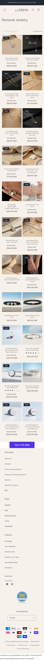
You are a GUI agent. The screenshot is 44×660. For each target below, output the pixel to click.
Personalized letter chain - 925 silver (12, 241)
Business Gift (10, 552)
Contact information (23, 648)
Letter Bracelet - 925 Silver (32, 205)
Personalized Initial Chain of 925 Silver (11, 59)
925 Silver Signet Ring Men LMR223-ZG (12, 387)
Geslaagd (8, 541)
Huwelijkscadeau (11, 562)
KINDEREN (8, 526)
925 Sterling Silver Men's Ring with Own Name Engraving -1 (12, 350)
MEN (6, 510)
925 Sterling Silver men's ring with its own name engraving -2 (11, 426)
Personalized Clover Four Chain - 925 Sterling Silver (32, 170)
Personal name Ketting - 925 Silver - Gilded (32, 59)
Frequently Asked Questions (15, 474)
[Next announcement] (39, 2)
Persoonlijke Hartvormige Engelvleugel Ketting (12, 206)
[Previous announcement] (4, 2)
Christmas (8, 568)
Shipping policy (35, 645)
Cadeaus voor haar (12, 557)
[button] (4, 10)
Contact (8, 464)
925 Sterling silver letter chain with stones (11, 279)
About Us (8, 459)
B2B (6, 490)
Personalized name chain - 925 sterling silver (12, 133)
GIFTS (7, 521)
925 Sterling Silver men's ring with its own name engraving (32, 426)
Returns (8, 480)
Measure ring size (11, 485)
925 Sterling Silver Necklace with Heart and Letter (32, 133)
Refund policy (35, 641)
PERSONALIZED (10, 516)
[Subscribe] (33, 618)
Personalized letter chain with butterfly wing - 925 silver (32, 242)
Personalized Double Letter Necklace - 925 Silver (12, 95)
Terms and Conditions (13, 469)
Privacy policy (11, 645)
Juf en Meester (10, 546)
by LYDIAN (13, 641)
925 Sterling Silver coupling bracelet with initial (32, 279)
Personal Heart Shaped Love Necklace (11, 170)
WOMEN (7, 505)
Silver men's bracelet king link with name (32, 349)
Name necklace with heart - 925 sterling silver (32, 95)
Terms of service (22, 645)
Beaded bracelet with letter (12, 316)
